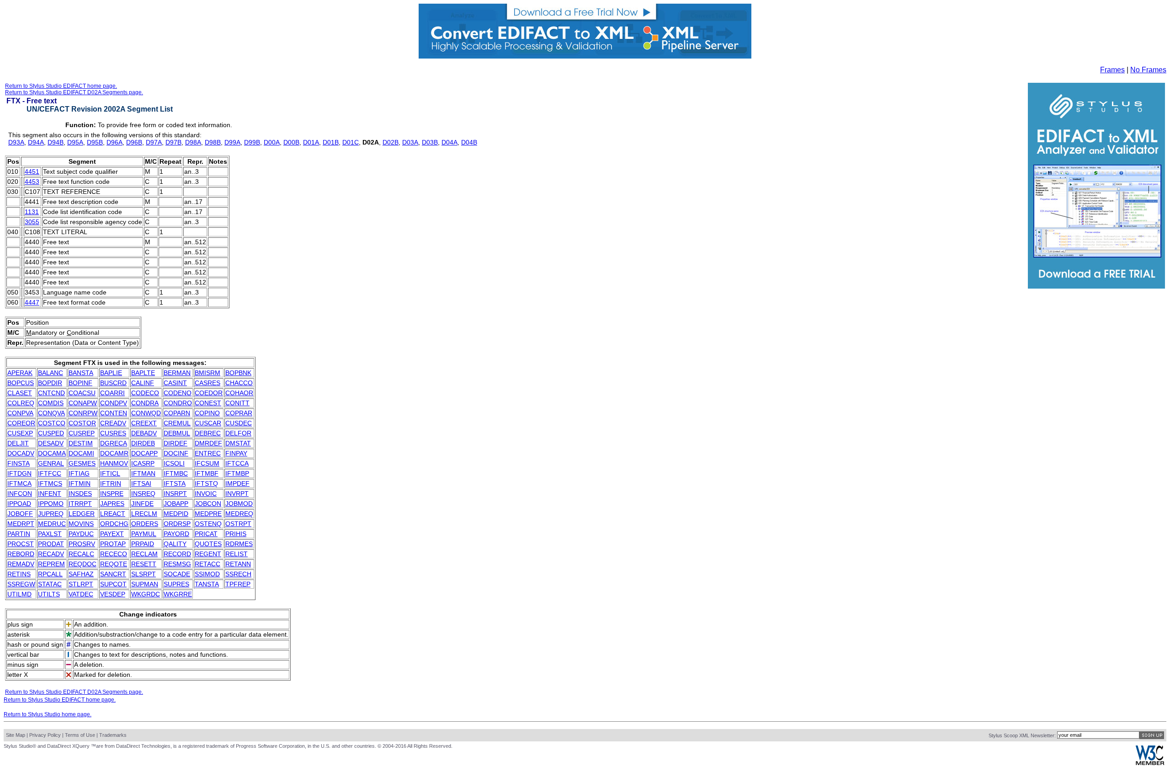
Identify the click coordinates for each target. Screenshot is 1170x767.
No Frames (1148, 70)
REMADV (20, 564)
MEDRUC (52, 523)
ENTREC (208, 453)
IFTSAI (141, 483)
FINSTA (18, 463)
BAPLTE (143, 372)
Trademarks (113, 735)
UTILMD (19, 594)
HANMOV (114, 463)
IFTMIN (79, 483)
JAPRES (112, 503)
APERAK (19, 372)
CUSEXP (20, 433)
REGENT (208, 554)
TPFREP (237, 584)
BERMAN (177, 372)
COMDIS (51, 403)
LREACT (112, 513)
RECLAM (144, 554)
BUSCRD (113, 382)
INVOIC (206, 493)
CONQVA (51, 413)
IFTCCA (237, 463)
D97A (154, 142)
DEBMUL (177, 433)
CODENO (177, 393)
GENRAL (51, 463)
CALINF (142, 382)
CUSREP (82, 433)
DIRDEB (143, 443)
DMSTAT (238, 443)
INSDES (80, 493)
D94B (56, 142)
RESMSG (177, 564)
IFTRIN (110, 483)
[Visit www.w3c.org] (1149, 763)
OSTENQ (208, 523)
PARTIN (18, 533)
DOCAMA (52, 453)
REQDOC (82, 564)
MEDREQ (239, 513)
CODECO (145, 393)
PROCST (20, 543)
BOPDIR (50, 382)
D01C (350, 142)
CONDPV (113, 403)
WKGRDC (145, 594)
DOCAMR (114, 453)
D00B (291, 142)
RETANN (238, 564)
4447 (32, 302)
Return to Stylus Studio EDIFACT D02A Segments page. (74, 92)
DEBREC (208, 433)
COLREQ (20, 403)
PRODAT (51, 543)
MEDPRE (208, 513)
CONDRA (145, 403)
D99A (232, 142)
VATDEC (81, 594)
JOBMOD (239, 503)
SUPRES (176, 584)
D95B (95, 142)
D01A (311, 142)
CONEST (208, 403)
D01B (331, 142)
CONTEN (113, 413)
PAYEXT (112, 533)
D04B (469, 142)
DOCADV (20, 453)
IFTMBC (176, 473)
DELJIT (18, 443)
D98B (213, 142)
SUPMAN (144, 584)
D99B (252, 142)
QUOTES (208, 543)
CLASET (19, 393)
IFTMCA (19, 483)
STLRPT (81, 584)
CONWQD (146, 413)
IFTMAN (143, 473)
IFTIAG (79, 473)
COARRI (112, 393)
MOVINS (81, 523)
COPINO (207, 413)
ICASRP (142, 463)
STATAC (50, 584)
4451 (32, 171)
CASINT (175, 382)
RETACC (207, 564)
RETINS (19, 574)
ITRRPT (80, 503)
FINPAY (236, 453)
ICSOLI (174, 463)
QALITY (175, 543)
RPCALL (50, 574)
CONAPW (83, 403)
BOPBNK (238, 372)
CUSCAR (208, 423)
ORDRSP (177, 523)
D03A (410, 142)
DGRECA (113, 443)
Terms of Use (80, 735)
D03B (430, 142)
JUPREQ (51, 513)
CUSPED (51, 433)
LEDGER (82, 513)
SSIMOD (207, 574)
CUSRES (113, 433)
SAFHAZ (81, 574)
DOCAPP (144, 453)
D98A (193, 142)
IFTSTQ (206, 483)
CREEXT (144, 423)
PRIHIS (235, 533)
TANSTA (207, 584)
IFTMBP (237, 473)
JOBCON (208, 503)
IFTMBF (206, 473)
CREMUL (177, 423)
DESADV (51, 443)
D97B (173, 142)
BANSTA (81, 372)
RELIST (236, 554)
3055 (32, 221)
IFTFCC (49, 473)
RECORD (177, 554)
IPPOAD (19, 503)
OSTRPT (238, 523)
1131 (32, 211)
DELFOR (238, 433)
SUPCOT (113, 584)
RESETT (143, 564)
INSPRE (111, 493)
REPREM (51, 564)
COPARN (177, 413)
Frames (1112, 70)
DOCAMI (81, 453)
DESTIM (81, 443)
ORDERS (144, 523)
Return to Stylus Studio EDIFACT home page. (61, 86)
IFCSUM (207, 463)
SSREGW (21, 584)
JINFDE (142, 503)
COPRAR (238, 413)
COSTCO (51, 423)
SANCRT (113, 574)
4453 (32, 181)
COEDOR (209, 393)
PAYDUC (81, 533)
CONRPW (83, 413)
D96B (134, 142)
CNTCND (51, 393)
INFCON (19, 493)
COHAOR (239, 393)
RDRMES (239, 543)
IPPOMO (51, 503)
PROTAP (113, 543)
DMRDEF (208, 443)
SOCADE (177, 574)
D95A (75, 142)
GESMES (82, 463)
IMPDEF (237, 483)
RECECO (113, 554)
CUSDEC (238, 423)
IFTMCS (50, 483)
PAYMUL (143, 533)
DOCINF (176, 453)
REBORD (20, 554)
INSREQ (143, 493)
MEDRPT (20, 523)
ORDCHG (114, 523)
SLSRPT (143, 574)
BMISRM (207, 372)
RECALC (81, 554)
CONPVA (20, 413)
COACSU (82, 393)
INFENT (49, 493)
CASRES (207, 382)
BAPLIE (111, 372)
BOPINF (80, 382)
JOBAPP (176, 503)
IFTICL (110, 473)
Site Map (15, 735)
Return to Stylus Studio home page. (47, 714)
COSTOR (82, 423)
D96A (114, 142)
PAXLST (50, 533)
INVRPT (237, 493)
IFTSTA (175, 483)
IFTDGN (19, 473)
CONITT (237, 403)
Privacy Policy (45, 735)
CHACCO (239, 382)
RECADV (51, 554)
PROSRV (82, 543)
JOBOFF (20, 513)
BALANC (50, 372)
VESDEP (112, 594)
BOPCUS (20, 382)
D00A (272, 142)
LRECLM (144, 513)
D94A (36, 142)
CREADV (113, 423)
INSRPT (175, 493)
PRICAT (206, 533)
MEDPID (176, 513)
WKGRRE (178, 594)
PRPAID (142, 543)
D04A (449, 142)
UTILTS (49, 594)
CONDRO (178, 403)
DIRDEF (175, 443)
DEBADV (144, 433)
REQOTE (113, 564)
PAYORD (176, 533)
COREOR (21, 423)
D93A (16, 142)
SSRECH (238, 574)
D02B (391, 142)
